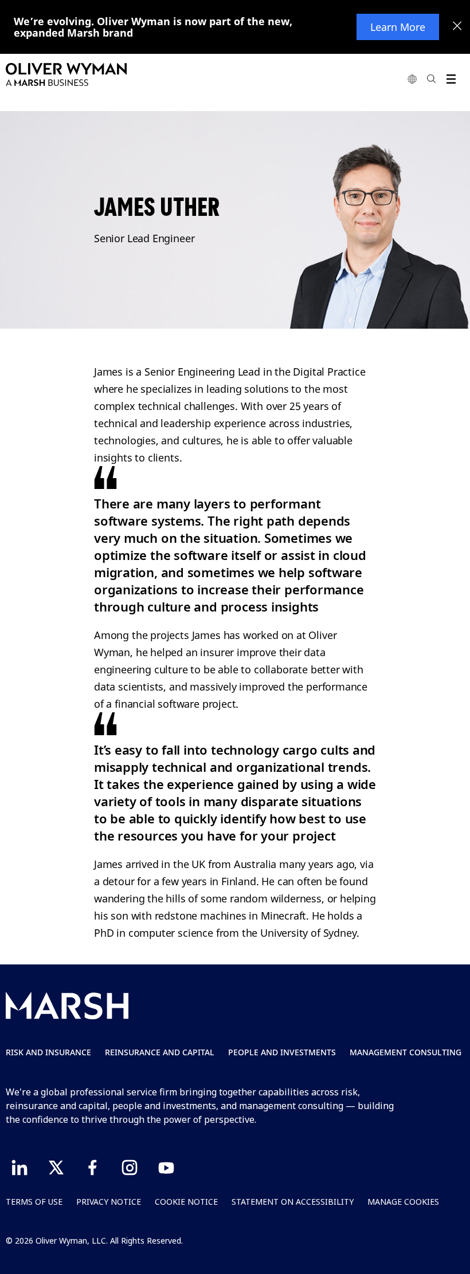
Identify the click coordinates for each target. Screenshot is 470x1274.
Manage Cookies (403, 1201)
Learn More (397, 27)
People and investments (282, 1052)
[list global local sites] (412, 78)
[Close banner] (457, 27)
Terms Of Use (34, 1201)
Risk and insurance (48, 1052)
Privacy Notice (108, 1201)
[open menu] (450, 78)
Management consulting (405, 1052)
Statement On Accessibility (293, 1201)
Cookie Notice (186, 1201)
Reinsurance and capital (159, 1052)
